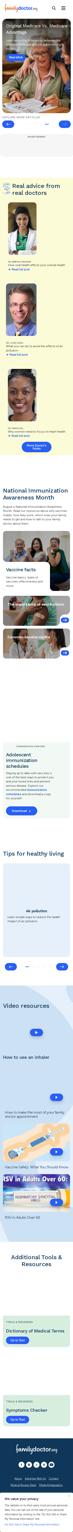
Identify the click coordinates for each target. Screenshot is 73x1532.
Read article (16, 51)
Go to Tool (17, 1340)
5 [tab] (49, 967)
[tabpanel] (36, 66)
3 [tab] (41, 124)
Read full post (21, 269)
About (18, 1478)
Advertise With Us (35, 1478)
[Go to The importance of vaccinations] (65, 620)
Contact (54, 1478)
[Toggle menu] (63, 8)
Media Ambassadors (51, 1485)
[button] (36, 1032)
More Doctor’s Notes (36, 447)
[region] (36, 1512)
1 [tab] (30, 124)
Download (19, 811)
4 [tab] (47, 124)
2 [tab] (35, 124)
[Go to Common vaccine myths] (65, 653)
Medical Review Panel (23, 1485)
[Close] (69, 1496)
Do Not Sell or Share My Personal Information (32, 1524)
